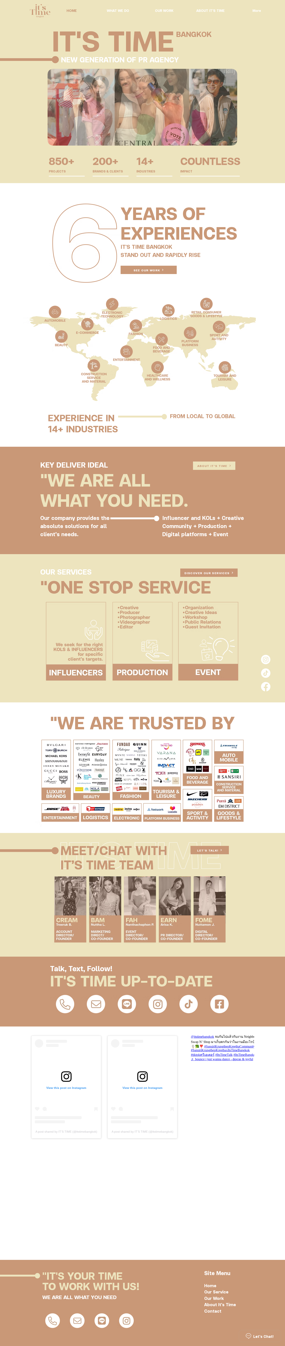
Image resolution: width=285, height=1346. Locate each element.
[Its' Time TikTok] (265, 673)
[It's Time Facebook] (265, 686)
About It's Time (220, 1304)
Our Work (214, 1298)
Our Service (216, 1291)
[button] (142, 107)
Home (210, 1285)
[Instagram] (265, 659)
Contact (212, 1311)
